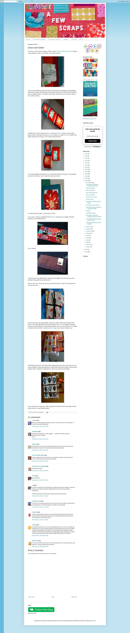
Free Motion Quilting (39, 39)
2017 (86, 165)
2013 (86, 174)
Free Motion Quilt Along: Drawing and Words (92, 185)
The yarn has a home (91, 197)
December (89, 182)
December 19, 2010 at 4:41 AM (40, 439)
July (87, 235)
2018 (86, 162)
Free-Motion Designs (54, 39)
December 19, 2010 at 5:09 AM (40, 450)
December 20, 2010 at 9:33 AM (40, 535)
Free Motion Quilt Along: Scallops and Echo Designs (94, 216)
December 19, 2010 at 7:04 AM (40, 480)
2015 (86, 169)
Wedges (65, 39)
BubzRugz (35, 431)
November (89, 226)
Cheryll (34, 420)
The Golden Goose (91, 213)
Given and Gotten (90, 194)
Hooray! (88, 211)
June (87, 237)
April (87, 242)
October (88, 229)
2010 (86, 180)
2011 (86, 178)
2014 (86, 171)
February (88, 244)
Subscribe (93, 141)
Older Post (74, 597)
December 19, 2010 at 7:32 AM (40, 496)
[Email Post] (47, 412)
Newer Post (31, 597)
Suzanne (34, 512)
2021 (86, 156)
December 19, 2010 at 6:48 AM (40, 470)
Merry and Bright (90, 190)
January (88, 246)
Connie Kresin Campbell (38, 466)
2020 (86, 158)
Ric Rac (59, 133)
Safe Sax (59, 324)
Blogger (93, 620)
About (81, 39)
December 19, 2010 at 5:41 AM (40, 461)
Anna (33, 475)
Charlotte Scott (36, 501)
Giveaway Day (89, 199)
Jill (33, 485)
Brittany (52, 217)
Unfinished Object (90, 188)
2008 (86, 251)
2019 (86, 160)
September (89, 231)
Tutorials (73, 39)
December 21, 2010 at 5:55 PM (40, 546)
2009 (86, 249)
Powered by (88, 146)
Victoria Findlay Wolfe (38, 455)
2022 (86, 154)
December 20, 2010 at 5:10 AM (40, 519)
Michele (34, 444)
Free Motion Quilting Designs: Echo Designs (93, 219)
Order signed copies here (89, 118)
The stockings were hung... (93, 205)
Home (28, 39)
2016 (86, 167)
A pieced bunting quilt (91, 192)
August (88, 233)
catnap (34, 524)
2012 (86, 176)
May (87, 240)
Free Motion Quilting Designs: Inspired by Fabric (93, 208)
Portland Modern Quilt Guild (64, 51)
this (50, 133)
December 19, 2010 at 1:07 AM (40, 426)
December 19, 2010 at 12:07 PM (40, 507)
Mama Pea (35, 540)
